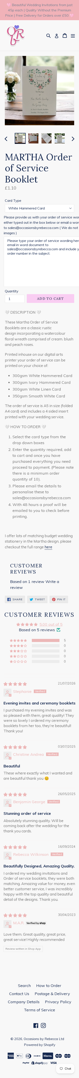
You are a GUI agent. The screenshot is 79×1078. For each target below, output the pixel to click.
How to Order (48, 985)
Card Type (13, 200)
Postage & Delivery (52, 993)
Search (24, 985)
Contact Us (19, 993)
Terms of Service (39, 1009)
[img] (15, 683)
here (48, 547)
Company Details (24, 1001)
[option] (20, 138)
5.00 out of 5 (51, 624)
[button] (18, 640)
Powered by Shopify (39, 1045)
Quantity (11, 291)
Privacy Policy (58, 1001)
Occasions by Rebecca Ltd (44, 1039)
